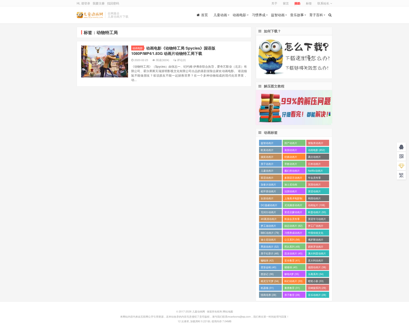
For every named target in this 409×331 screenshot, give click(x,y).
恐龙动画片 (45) (293, 253)
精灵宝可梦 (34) (270, 281)
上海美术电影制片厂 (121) (293, 198)
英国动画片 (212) (314, 185)
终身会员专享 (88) (292, 219)
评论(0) (181, 60)
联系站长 (323, 3)
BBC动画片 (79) (270, 232)
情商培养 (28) (268, 295)
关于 (274, 3)
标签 (309, 3)
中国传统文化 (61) (315, 233)
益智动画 (278, 14)
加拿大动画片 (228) (268, 185)
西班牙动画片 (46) (315, 247)
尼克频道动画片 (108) (293, 205)
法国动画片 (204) (290, 191)
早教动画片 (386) (290, 164)
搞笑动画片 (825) (267, 157)
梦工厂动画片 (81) (315, 226)
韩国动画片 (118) (314, 198)
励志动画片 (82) (293, 225)
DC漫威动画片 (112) (269, 205)
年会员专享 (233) (314, 178)
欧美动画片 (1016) (267, 150)
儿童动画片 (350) (267, 171)
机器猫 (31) (267, 288)
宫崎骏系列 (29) (317, 288)
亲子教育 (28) (292, 295)
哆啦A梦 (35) (291, 274)
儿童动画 (220, 14)
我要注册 (99, 3)
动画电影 (239, 14)
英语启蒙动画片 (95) (293, 212)
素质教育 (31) (292, 288)
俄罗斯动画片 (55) (315, 240)
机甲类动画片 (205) (268, 191)
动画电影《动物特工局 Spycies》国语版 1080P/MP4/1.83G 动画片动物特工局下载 (173, 50)
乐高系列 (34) (316, 274)
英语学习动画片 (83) (317, 219)
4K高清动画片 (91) (269, 219)
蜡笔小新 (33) (316, 281)
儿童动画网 (90, 14)
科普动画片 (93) (317, 212)
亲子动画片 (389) (267, 164)
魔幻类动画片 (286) (292, 171)
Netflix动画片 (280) (315, 171)
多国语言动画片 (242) (293, 178)
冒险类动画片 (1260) (315, 143)
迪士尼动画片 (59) (268, 240)
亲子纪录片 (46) (270, 253)
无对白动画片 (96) (268, 212)
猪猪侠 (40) (290, 267)
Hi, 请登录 (83, 3)
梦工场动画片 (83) (268, 226)
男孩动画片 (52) (270, 246)
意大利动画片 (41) (315, 260)
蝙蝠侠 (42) (267, 260)
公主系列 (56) (292, 239)
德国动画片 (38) (317, 267)
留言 (286, 3)
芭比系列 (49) (292, 246)
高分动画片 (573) (314, 157)
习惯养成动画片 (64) (293, 233)
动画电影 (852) (316, 150)
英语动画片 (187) (314, 191)
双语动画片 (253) (267, 178)
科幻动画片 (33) (293, 281)
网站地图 (228, 311)
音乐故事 (297, 14)
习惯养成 (258, 14)
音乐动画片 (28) (317, 295)
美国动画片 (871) (290, 150)
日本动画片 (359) (314, 164)
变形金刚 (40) (268, 267)
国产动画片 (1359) (290, 143)
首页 (204, 14)
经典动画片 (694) (290, 157)
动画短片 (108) (316, 205)
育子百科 (316, 14)
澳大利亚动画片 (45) (317, 253)
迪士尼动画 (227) (290, 185)
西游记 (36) (267, 274)
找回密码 (113, 3)
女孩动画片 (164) (267, 198)
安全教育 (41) (292, 260)
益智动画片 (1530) (267, 143)
